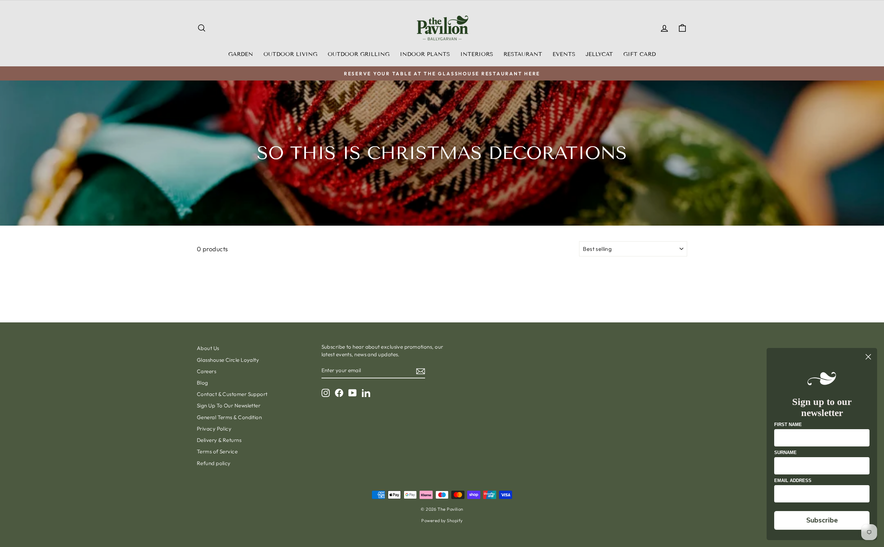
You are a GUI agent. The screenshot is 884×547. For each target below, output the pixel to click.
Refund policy (214, 463)
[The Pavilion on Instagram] (325, 393)
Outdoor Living (290, 54)
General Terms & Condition (229, 417)
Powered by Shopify (441, 520)
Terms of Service (217, 451)
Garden (240, 54)
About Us (208, 348)
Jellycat (599, 54)
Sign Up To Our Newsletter (228, 405)
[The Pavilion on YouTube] (352, 393)
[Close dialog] (868, 357)
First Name (788, 424)
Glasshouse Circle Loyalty (228, 360)
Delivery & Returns (219, 440)
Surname (785, 452)
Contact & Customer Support (232, 394)
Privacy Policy (214, 428)
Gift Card (639, 54)
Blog (202, 382)
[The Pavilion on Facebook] (339, 393)
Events (563, 54)
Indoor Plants (425, 54)
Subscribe (822, 520)
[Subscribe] (420, 371)
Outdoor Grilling (359, 54)
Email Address (792, 480)
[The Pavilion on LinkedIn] (366, 393)
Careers (206, 371)
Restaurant (522, 54)
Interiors (476, 54)
